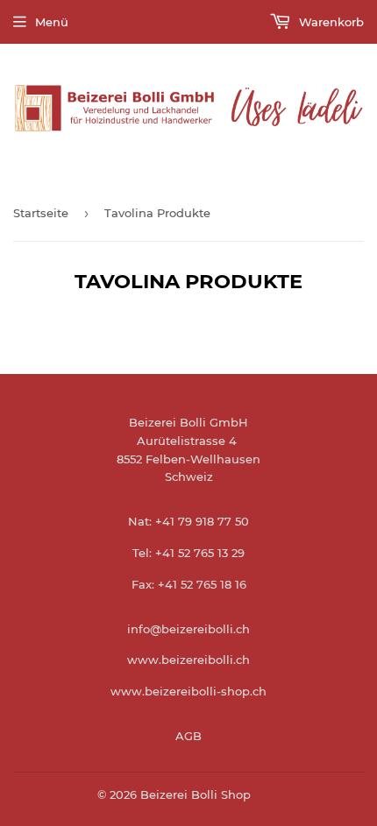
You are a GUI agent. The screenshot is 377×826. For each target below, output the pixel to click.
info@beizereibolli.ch (188, 629)
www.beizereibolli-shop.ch (188, 691)
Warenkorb (329, 22)
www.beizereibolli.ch (188, 660)
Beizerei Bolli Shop (195, 794)
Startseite (40, 213)
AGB (188, 736)
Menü (51, 22)
